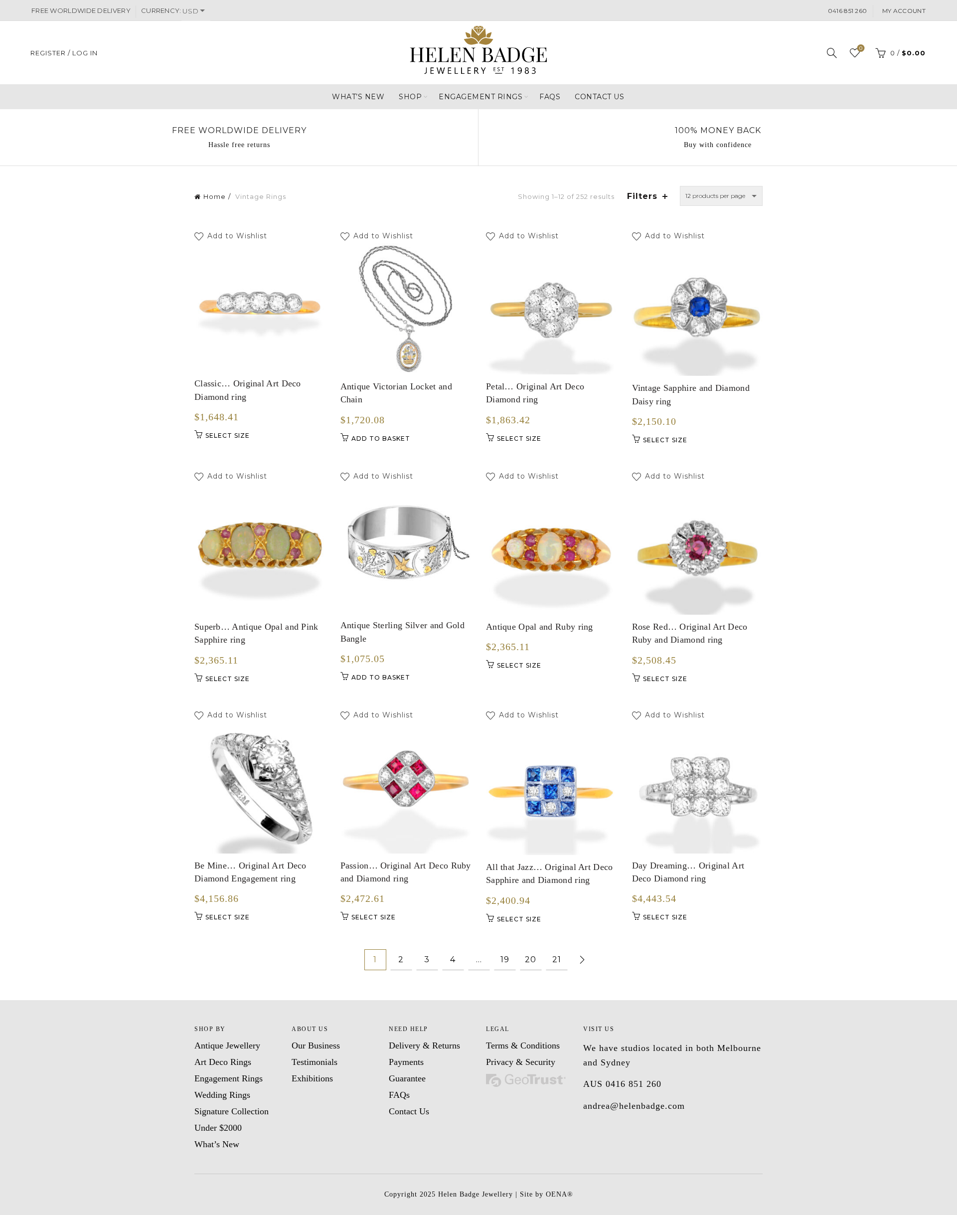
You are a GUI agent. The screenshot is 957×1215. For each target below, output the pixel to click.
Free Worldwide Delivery (239, 130)
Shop (410, 96)
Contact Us (599, 96)
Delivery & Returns (424, 1045)
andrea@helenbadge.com (634, 1106)
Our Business (316, 1045)
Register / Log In (64, 53)
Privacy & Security (520, 1062)
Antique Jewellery (227, 1045)
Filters (642, 196)
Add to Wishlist (238, 236)
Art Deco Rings (222, 1062)
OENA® (559, 1194)
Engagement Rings (480, 96)
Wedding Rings (222, 1095)
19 (504, 959)
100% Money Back (718, 130)
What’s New (358, 96)
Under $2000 (218, 1128)
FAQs (399, 1095)
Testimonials (314, 1062)
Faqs (549, 96)
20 (530, 959)
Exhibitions (312, 1078)
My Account (903, 10)
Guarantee (407, 1078)
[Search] (832, 52)
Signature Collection (231, 1111)
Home (214, 196)
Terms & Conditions (523, 1045)
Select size (227, 435)
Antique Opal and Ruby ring (539, 627)
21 (556, 959)
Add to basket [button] (380, 438)
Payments (406, 1062)
